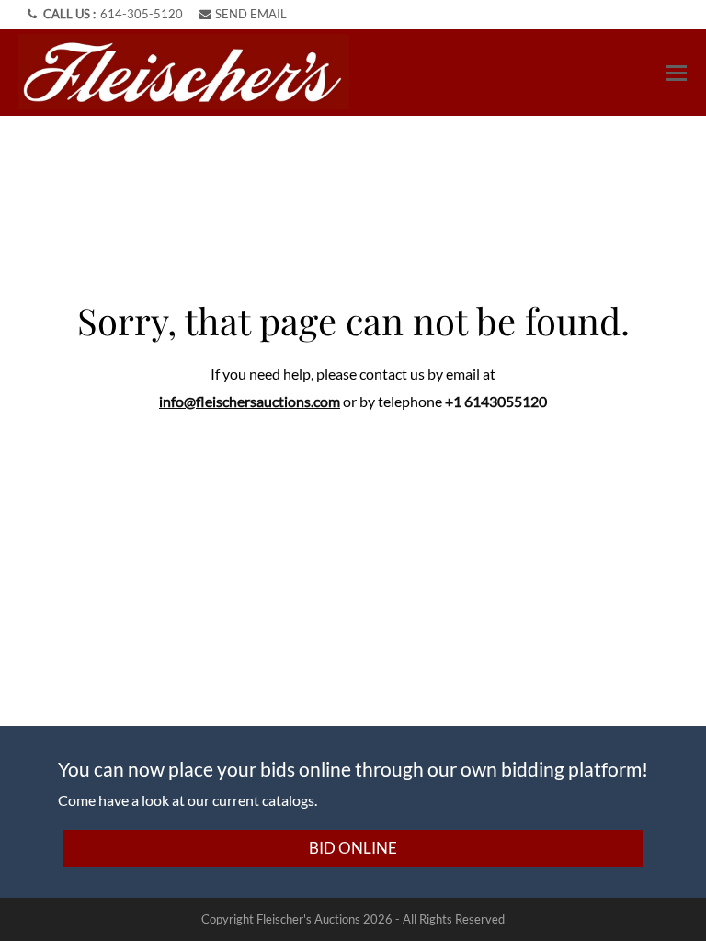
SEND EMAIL (251, 13)
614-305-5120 (141, 13)
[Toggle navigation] (677, 73)
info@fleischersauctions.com (249, 401)
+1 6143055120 (496, 401)
